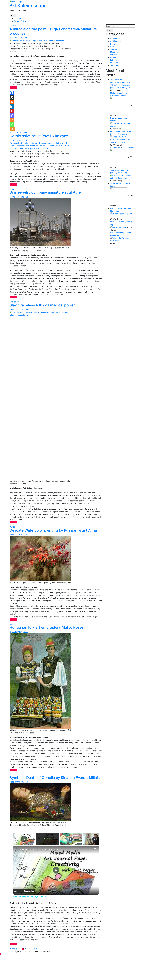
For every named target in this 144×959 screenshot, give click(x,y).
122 (30, 949)
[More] (12, 129)
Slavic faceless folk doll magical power (42, 305)
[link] (16, 849)
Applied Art (14, 132)
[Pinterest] (12, 111)
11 (26, 949)
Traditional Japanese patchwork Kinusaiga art (120, 80)
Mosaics (113, 55)
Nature (113, 57)
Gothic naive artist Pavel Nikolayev (39, 136)
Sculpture (114, 65)
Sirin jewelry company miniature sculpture (45, 192)
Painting (23, 132)
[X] (12, 97)
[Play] (71, 839)
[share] (95, 849)
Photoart (114, 63)
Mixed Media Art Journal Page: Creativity (39, 849)
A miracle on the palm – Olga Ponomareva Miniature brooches (53, 31)
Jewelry (13, 26)
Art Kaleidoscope (28, 5)
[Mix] (12, 120)
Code (12, 774)
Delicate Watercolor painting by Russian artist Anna (53, 530)
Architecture (115, 41)
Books (113, 44)
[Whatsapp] (12, 124)
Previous (13, 949)
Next (35, 949)
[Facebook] (12, 93)
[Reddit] (12, 102)
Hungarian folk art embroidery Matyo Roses (47, 627)
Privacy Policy (20, 21)
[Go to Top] (0, 954)
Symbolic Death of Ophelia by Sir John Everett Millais (55, 777)
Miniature (114, 52)
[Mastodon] (12, 115)
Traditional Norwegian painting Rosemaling (119, 171)
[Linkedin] (12, 106)
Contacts (18, 18)
